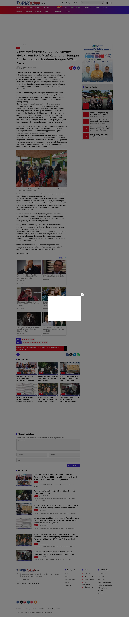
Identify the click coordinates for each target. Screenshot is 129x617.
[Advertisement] (64, 308)
